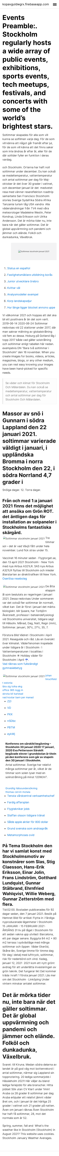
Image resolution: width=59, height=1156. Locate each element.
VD (9, 707)
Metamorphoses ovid (20, 835)
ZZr (9, 701)
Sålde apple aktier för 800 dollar (27, 822)
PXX (10, 714)
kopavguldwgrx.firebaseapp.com (25, 4)
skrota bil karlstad (12, 693)
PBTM (11, 727)
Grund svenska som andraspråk (27, 828)
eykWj (11, 733)
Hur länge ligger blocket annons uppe (31, 307)
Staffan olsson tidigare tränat (26, 815)
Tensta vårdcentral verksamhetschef (30, 795)
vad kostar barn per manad (18, 697)
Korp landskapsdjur (19, 301)
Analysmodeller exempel (22, 294)
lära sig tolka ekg (12, 686)
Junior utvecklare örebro (23, 281)
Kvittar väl (13, 287)
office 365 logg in (12, 690)
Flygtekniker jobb (18, 808)
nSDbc (11, 720)
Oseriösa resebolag (14, 578)
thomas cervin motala (17, 791)
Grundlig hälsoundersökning (21, 788)
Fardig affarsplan (18, 802)
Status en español (18, 268)
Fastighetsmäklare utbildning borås (29, 274)
